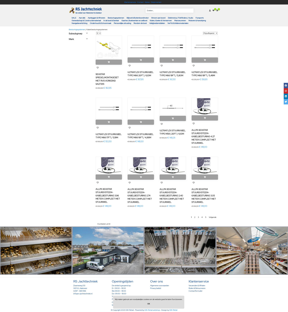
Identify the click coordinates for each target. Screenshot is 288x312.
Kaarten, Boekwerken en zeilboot (134, 20)
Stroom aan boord (158, 18)
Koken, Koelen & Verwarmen (161, 20)
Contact (140, 2)
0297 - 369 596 (79, 291)
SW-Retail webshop (152, 310)
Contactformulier (195, 291)
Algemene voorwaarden (159, 285)
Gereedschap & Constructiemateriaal (86, 20)
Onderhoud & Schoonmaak (100, 23)
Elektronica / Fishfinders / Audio (180, 18)
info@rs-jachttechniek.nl (82, 293)
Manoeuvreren (180, 20)
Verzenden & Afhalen (197, 285)
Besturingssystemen (116, 18)
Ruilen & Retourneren (197, 288)
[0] (213, 10)
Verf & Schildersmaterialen (178, 23)
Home (147, 2)
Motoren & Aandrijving (197, 20)
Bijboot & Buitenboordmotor (138, 18)
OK (148, 304)
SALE (74, 18)
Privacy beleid (155, 288)
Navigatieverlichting (79, 23)
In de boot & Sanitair (111, 20)
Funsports (200, 18)
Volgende (212, 217)
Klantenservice (130, 2)
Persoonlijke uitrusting (122, 23)
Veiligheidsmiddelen (157, 23)
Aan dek (82, 18)
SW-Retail (173, 310)
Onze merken (156, 2)
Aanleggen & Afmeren (96, 18)
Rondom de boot (140, 23)
